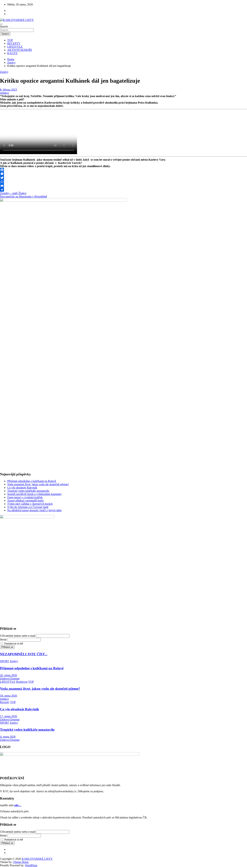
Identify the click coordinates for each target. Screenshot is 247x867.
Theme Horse (21, 862)
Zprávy (4, 71)
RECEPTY (13, 43)
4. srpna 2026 (8, 736)
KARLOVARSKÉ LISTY (37, 858)
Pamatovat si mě (13, 643)
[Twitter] (123, 178)
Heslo (3, 639)
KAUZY (12, 53)
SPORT (4, 661)
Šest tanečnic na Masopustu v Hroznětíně (23, 196)
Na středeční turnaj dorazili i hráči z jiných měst (34, 510)
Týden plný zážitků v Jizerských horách (30, 503)
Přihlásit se (7, 647)
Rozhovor (21, 681)
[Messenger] (123, 174)
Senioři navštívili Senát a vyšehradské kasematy (34, 494)
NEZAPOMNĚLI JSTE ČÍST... (23, 654)
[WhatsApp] (123, 182)
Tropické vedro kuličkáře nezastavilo (28, 490)
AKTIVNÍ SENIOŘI (19, 49)
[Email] (123, 186)
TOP (10, 40)
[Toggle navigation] (1, 24)
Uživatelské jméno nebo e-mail (17, 635)
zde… (17, 805)
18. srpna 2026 (8, 695)
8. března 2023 (8, 89)
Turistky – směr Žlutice (13, 193)
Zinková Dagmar (10, 678)
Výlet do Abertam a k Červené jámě (27, 507)
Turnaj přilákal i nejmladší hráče (25, 500)
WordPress (31, 865)
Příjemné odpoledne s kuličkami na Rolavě (31, 481)
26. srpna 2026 (8, 675)
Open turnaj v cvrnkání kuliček (25, 497)
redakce (4, 92)
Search (4, 26)
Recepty (4, 702)
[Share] (123, 190)
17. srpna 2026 (8, 716)
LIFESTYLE (15, 46)
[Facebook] (123, 170)
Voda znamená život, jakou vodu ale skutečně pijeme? (38, 484)
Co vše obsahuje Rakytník (22, 487)
